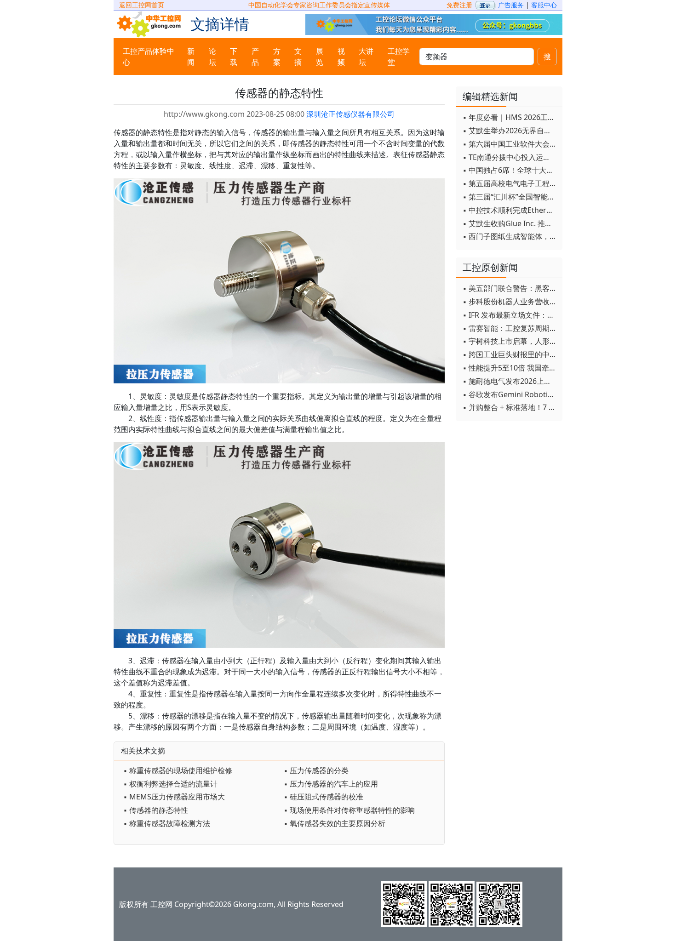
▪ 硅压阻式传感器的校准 (323, 797)
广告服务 (511, 4)
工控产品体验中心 (148, 56)
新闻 (191, 56)
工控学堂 (399, 56)
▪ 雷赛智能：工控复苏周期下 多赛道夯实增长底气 (510, 328)
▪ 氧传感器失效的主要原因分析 (334, 823)
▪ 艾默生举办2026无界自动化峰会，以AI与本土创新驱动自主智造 (510, 130)
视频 (341, 56)
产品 (255, 56)
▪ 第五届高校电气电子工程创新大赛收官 (510, 183)
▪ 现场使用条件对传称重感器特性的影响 (349, 810)
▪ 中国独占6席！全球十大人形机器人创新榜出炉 (510, 170)
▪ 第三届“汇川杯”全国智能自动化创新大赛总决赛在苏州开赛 (510, 197)
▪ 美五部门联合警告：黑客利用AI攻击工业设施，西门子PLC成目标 (510, 288)
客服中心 (544, 4)
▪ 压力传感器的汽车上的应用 (331, 784)
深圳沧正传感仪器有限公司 (350, 114)
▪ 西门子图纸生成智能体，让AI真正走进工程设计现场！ (510, 236)
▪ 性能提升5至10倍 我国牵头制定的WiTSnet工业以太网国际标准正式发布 (510, 368)
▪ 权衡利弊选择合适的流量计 (170, 784)
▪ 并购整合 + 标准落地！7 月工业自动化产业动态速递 (510, 407)
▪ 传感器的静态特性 (155, 810)
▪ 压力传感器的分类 (316, 770)
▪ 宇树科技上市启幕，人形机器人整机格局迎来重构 (510, 341)
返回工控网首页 (141, 4)
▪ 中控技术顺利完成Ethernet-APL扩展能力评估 (510, 210)
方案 (277, 56)
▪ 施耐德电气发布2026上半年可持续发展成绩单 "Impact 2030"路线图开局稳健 (510, 381)
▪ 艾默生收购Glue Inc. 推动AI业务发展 (510, 223)
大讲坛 (366, 56)
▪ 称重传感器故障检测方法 (166, 823)
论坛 (212, 56)
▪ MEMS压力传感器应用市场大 (174, 797)
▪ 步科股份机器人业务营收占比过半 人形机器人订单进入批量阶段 (510, 302)
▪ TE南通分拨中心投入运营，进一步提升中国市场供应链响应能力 (510, 157)
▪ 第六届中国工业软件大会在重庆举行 (510, 144)
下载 (233, 56)
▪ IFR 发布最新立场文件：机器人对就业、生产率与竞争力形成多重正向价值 (510, 315)
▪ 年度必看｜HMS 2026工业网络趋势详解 (510, 117)
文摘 (298, 56)
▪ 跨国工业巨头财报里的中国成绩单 (510, 354)
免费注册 (459, 4)
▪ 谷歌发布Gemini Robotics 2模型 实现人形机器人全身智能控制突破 (510, 394)
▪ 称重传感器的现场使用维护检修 (177, 770)
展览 (319, 56)
